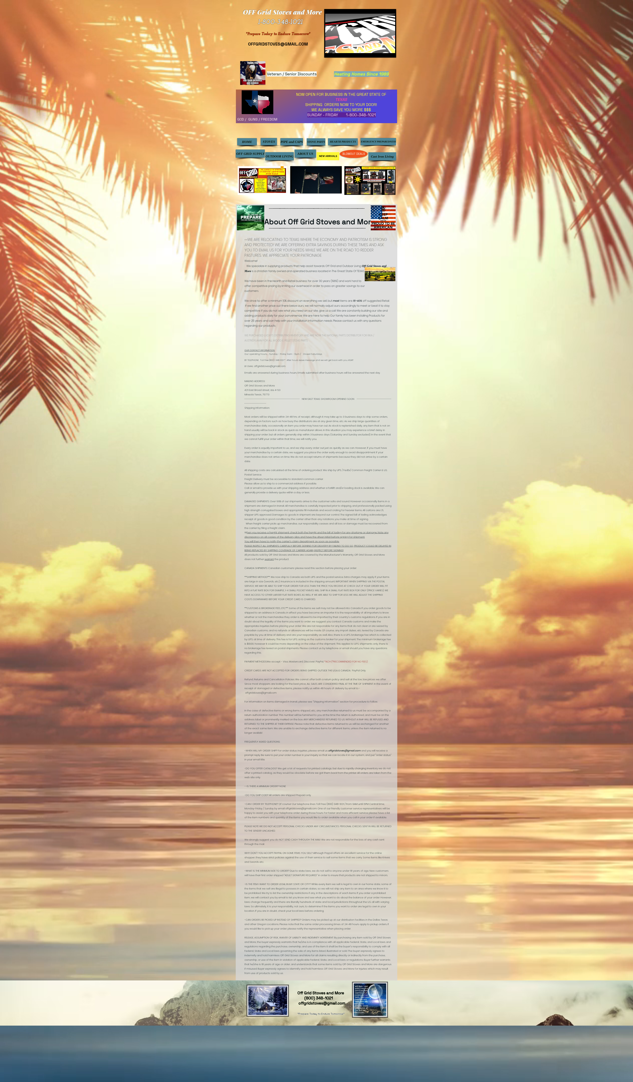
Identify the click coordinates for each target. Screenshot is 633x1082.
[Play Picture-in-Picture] (385, 52)
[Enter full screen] (391, 52)
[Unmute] (335, 52)
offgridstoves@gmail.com (270, 366)
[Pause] (329, 52)
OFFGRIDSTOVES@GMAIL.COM (278, 44)
